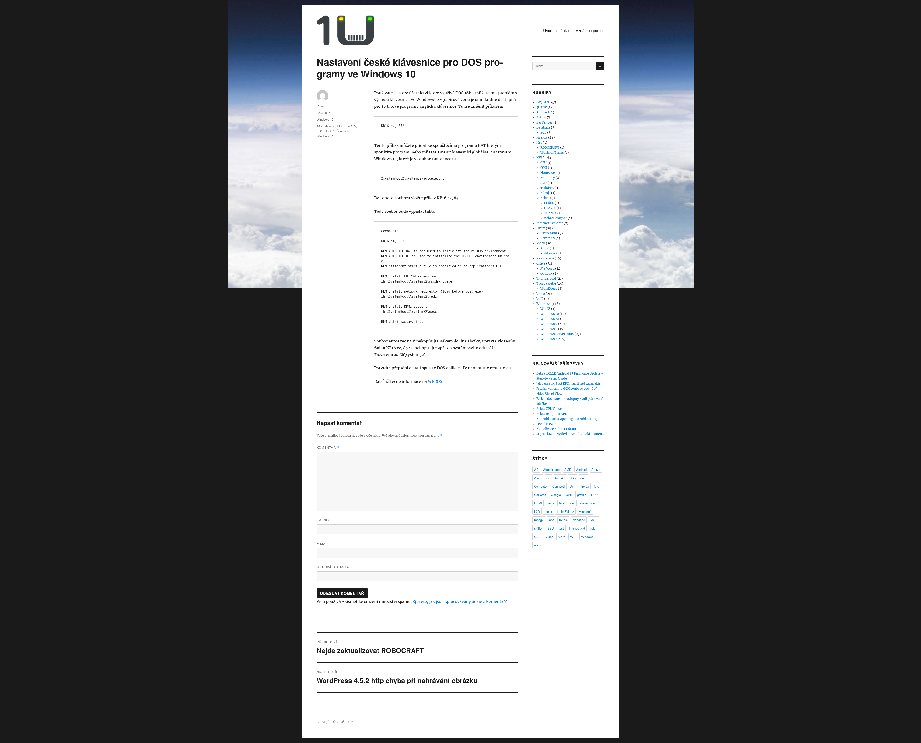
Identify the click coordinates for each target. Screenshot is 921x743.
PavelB (322, 106)
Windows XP (550, 339)
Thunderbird (546, 279)
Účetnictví (343, 131)
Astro (540, 117)
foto (596, 486)
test (561, 528)
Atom (538, 478)
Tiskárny (547, 188)
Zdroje (545, 193)
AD (536, 469)
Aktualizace (551, 469)
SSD (543, 183)
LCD (537, 511)
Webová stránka (333, 567)
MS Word (547, 268)
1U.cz (349, 722)
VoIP (539, 299)
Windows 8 (548, 329)
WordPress (548, 289)
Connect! (558, 486)
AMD (567, 469)
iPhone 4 (551, 253)
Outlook (546, 273)
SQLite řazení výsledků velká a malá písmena (570, 434)
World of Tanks (552, 153)
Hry (539, 143)
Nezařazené (545, 258)
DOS (340, 126)
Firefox (541, 138)
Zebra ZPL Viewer (549, 409)
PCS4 (330, 131)
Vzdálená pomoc (590, 30)
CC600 (549, 203)
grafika (581, 494)
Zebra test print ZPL (551, 414)
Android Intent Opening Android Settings (567, 419)
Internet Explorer (549, 223)
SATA (594, 520)
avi (548, 478)
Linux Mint (548, 233)
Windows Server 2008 (557, 334)
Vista (561, 536)
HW (539, 158)
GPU (543, 168)
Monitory (547, 178)
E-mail (323, 543)
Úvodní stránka (556, 30)
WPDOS (435, 381)
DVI (572, 486)
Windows (543, 304)
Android (542, 112)
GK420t (550, 208)
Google (556, 494)
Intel (562, 503)
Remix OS (547, 238)
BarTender (544, 122)
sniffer (538, 528)
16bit (320, 126)
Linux (540, 228)
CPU (543, 163)
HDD (594, 494)
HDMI (538, 503)
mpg (551, 520)
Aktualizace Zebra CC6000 (556, 429)
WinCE (545, 309)
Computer (541, 486)
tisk (592, 528)
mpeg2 (538, 520)
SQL (543, 132)
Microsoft (585, 511)
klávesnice (587, 503)
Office (540, 263)
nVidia (563, 520)
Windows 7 (548, 324)
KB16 (320, 131)
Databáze (543, 127)
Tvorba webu (546, 284)
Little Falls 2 (565, 511)
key (572, 503)
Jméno (323, 520)
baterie (560, 478)
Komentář (328, 447)
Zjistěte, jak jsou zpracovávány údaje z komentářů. (460, 601)
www (537, 545)
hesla (550, 503)
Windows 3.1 (549, 319)
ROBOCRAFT (549, 148)
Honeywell (548, 173)
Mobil (540, 243)
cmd (583, 478)
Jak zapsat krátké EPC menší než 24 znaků (568, 384)
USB (537, 536)
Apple (544, 248)
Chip (572, 478)
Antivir (595, 469)
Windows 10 (325, 119)
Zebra (544, 198)
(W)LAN (542, 102)
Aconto (330, 126)
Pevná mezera (546, 424)
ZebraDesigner (555, 218)
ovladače (579, 520)
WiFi (573, 536)
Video (540, 294)
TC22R (549, 213)
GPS (569, 494)
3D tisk (541, 107)
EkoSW (351, 126)
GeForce (540, 494)
